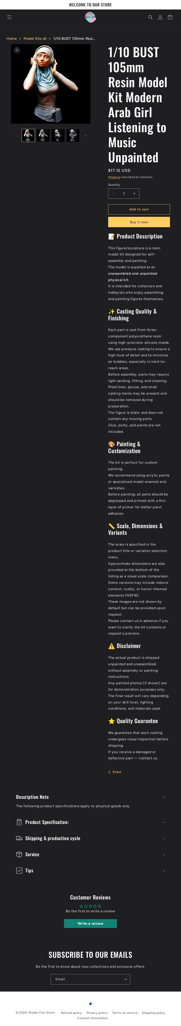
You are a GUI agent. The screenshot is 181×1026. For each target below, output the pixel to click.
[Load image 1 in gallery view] (28, 135)
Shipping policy (154, 1013)
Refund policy (71, 1013)
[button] (9, 17)
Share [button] (117, 772)
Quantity (114, 184)
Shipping (114, 177)
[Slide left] (16, 135)
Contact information (92, 1018)
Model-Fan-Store (41, 1013)
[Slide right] (85, 135)
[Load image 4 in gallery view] (73, 135)
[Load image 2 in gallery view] (43, 135)
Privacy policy (97, 1013)
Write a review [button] (90, 923)
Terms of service (125, 1013)
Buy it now (139, 222)
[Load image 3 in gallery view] (58, 135)
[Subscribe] (125, 979)
